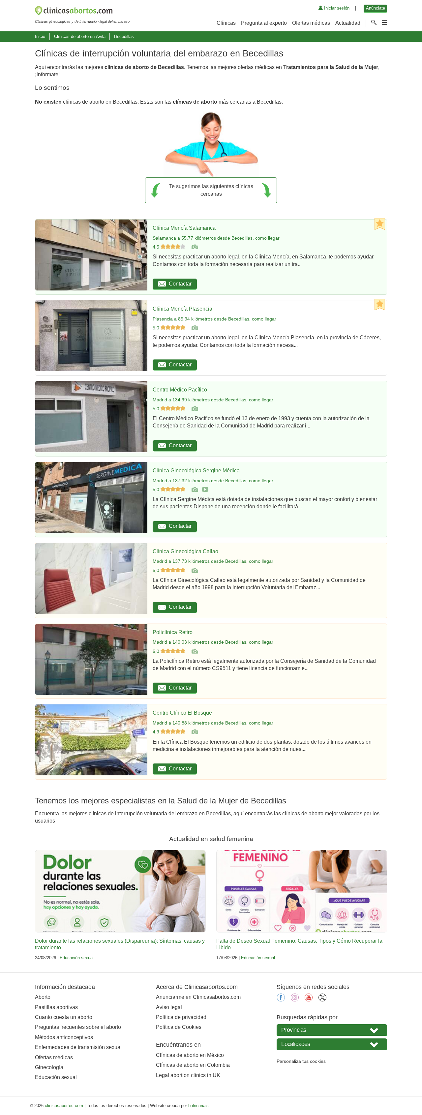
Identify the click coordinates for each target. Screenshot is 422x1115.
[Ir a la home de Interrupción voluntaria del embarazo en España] (82, 12)
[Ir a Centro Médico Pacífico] (194, 408)
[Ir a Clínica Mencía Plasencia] (194, 327)
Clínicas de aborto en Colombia (193, 1065)
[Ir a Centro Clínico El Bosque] (194, 731)
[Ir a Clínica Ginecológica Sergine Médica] (194, 489)
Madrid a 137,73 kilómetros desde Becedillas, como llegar (213, 561)
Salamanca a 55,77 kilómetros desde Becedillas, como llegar (216, 238)
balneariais (198, 1105)
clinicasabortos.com (64, 1105)
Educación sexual (77, 957)
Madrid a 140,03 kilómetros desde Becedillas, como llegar (213, 642)
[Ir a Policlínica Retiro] (194, 651)
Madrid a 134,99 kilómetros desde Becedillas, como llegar (213, 399)
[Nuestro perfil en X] (322, 999)
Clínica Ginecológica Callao (185, 551)
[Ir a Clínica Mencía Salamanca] (194, 247)
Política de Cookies (178, 1027)
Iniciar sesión (336, 8)
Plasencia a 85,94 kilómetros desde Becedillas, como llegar (214, 318)
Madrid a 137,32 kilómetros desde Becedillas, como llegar (213, 480)
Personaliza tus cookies (301, 1061)
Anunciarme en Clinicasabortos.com (198, 997)
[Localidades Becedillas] (332, 1044)
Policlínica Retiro (173, 632)
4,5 (157, 247)
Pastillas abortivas (56, 1007)
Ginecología (49, 1067)
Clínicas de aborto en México (190, 1055)
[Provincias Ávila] (332, 1030)
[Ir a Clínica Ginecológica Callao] (194, 570)
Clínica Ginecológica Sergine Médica (196, 470)
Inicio (40, 36)
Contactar (180, 284)
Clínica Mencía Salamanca (184, 228)
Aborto (42, 997)
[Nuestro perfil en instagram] (294, 999)
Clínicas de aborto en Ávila (80, 36)
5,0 (157, 327)
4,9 (157, 731)
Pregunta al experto (264, 23)
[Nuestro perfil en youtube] (308, 999)
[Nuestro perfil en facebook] (281, 999)
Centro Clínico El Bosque (182, 713)
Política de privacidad (181, 1017)
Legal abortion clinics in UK (188, 1075)
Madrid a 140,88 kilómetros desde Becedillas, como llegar (213, 723)
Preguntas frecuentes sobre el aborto (78, 1027)
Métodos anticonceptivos (64, 1037)
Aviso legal (169, 1007)
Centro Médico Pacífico (180, 389)
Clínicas (226, 23)
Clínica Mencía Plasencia (182, 309)
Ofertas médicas (311, 23)
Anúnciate (375, 8)
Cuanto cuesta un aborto (63, 1017)
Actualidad (347, 23)
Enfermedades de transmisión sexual (78, 1047)
